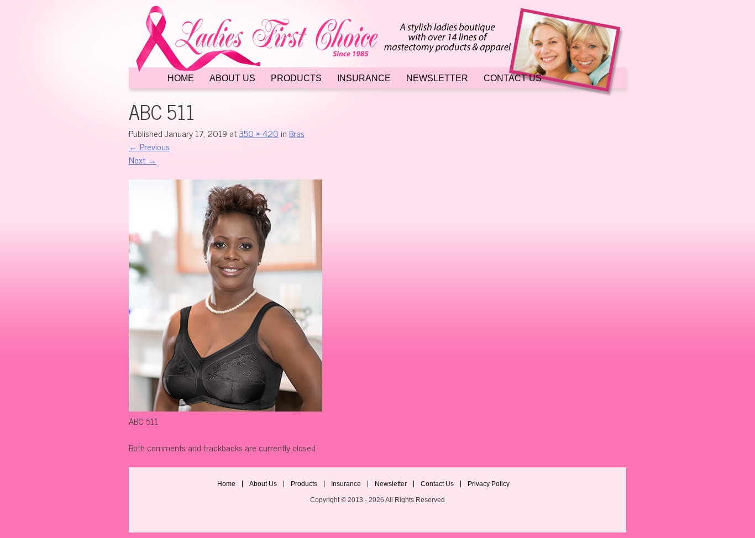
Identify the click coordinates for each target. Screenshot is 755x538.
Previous (149, 146)
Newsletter (437, 78)
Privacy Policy (489, 484)
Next (142, 159)
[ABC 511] (225, 407)
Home (180, 78)
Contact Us (513, 78)
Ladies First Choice (377, 51)
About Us (232, 78)
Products (296, 78)
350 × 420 (259, 133)
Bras (297, 133)
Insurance (364, 78)
